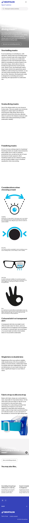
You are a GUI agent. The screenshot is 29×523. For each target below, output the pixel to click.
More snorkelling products (9, 460)
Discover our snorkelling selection (11, 44)
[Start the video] (26, 452)
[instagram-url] (6, 500)
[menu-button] (26, 2)
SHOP (3, 506)
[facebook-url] (2, 500)
